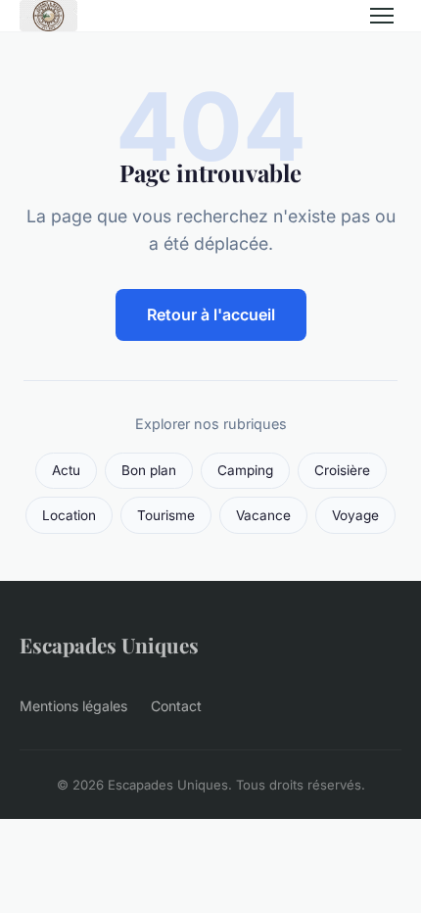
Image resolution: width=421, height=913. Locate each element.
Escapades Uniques (109, 644)
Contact (176, 705)
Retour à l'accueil (211, 314)
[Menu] (381, 15)
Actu (66, 470)
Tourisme (166, 515)
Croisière (342, 470)
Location (69, 515)
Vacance (263, 515)
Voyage (355, 515)
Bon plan (148, 470)
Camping (245, 470)
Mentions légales (73, 705)
